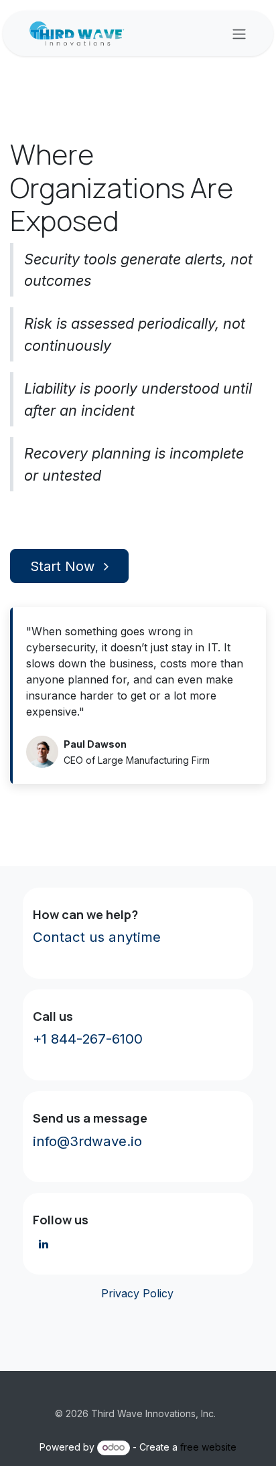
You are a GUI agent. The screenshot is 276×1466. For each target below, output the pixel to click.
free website (208, 1447)
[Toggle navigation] (239, 33)
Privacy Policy (136, 1293)
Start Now (64, 566)
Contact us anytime (97, 936)
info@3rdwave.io (87, 1141)
